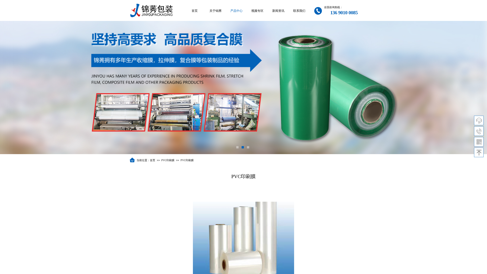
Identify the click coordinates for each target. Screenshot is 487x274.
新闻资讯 (278, 10)
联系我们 (299, 10)
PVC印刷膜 (167, 160)
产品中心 (236, 10)
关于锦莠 (215, 10)
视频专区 (257, 10)
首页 (195, 10)
